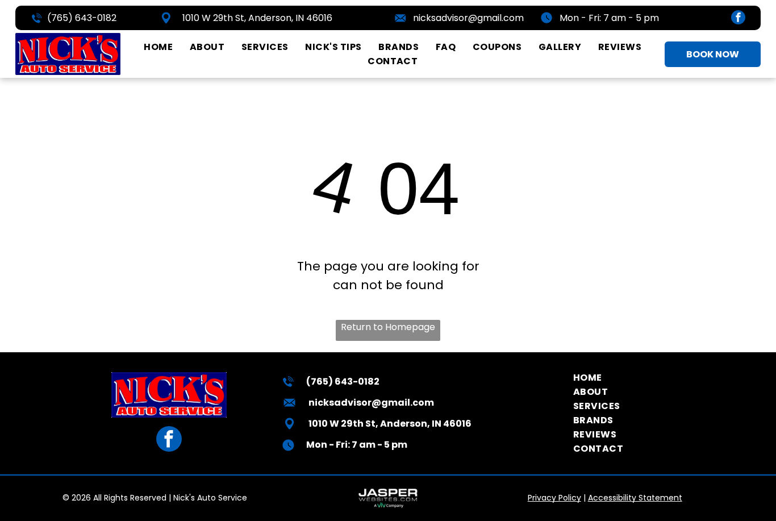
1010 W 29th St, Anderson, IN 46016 (257, 17)
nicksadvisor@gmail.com (468, 17)
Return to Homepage (388, 327)
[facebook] (738, 18)
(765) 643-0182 (81, 17)
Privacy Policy (554, 497)
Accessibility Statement (635, 497)
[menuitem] (158, 47)
